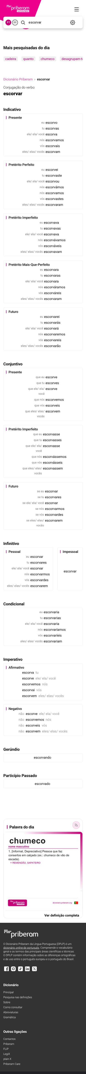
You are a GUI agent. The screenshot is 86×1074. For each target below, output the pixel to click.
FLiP (6, 1049)
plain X (7, 1059)
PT (8, 22)
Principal (8, 992)
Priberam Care (11, 1064)
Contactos (9, 1039)
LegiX (6, 1054)
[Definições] (72, 22)
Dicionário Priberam (18, 79)
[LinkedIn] (27, 971)
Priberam (8, 1044)
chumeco (47, 59)
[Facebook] (6, 971)
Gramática (9, 1017)
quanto (28, 59)
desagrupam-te (73, 59)
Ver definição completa (61, 915)
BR (15, 22)
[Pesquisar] (23, 22)
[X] (34, 971)
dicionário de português (21, 947)
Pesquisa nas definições (17, 997)
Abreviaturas (10, 1012)
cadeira (10, 59)
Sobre (6, 1002)
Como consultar (12, 1007)
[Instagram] (13, 971)
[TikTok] (20, 971)
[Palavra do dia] (76, 825)
